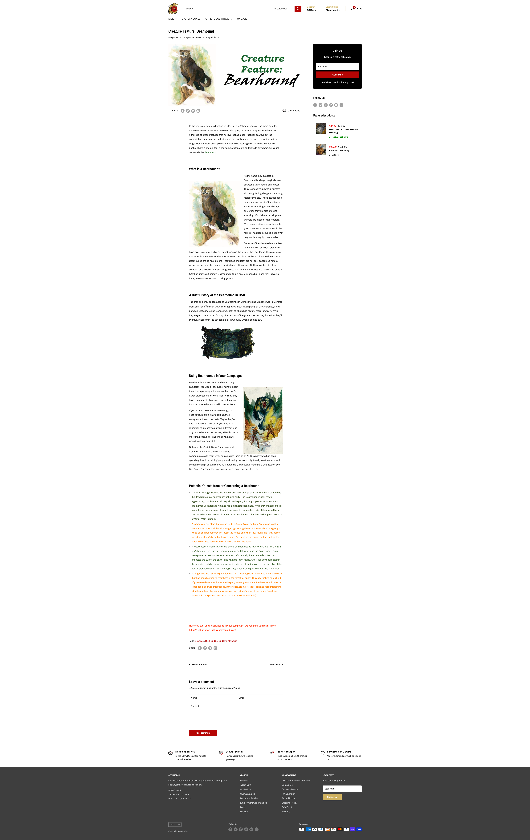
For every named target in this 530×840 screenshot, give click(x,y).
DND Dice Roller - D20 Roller (296, 780)
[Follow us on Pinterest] (331, 105)
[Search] (298, 9)
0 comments (294, 110)
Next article (275, 664)
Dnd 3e (214, 641)
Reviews (244, 780)
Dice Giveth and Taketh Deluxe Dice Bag (343, 131)
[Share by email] (198, 111)
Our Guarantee (247, 794)
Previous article (199, 664)
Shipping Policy (289, 803)
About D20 (245, 785)
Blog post (199, 641)
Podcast (244, 811)
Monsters (232, 641)
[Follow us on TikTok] (341, 105)
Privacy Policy (288, 794)
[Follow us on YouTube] (336, 105)
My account (332, 10)
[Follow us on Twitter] (320, 105)
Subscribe (337, 75)
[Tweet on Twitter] (193, 111)
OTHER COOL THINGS (217, 19)
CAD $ (172, 824)
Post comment (202, 733)
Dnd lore (223, 641)
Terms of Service (290, 789)
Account (286, 811)
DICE (171, 19)
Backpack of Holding (339, 150)
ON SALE (242, 19)
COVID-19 (287, 807)
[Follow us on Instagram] (326, 105)
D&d (207, 641)
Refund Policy (288, 798)
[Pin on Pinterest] (188, 111)
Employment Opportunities (253, 803)
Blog (242, 807)
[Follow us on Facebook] (315, 105)
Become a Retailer (249, 798)
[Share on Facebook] (183, 111)
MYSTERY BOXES (191, 19)
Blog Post (173, 37)
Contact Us (245, 789)
